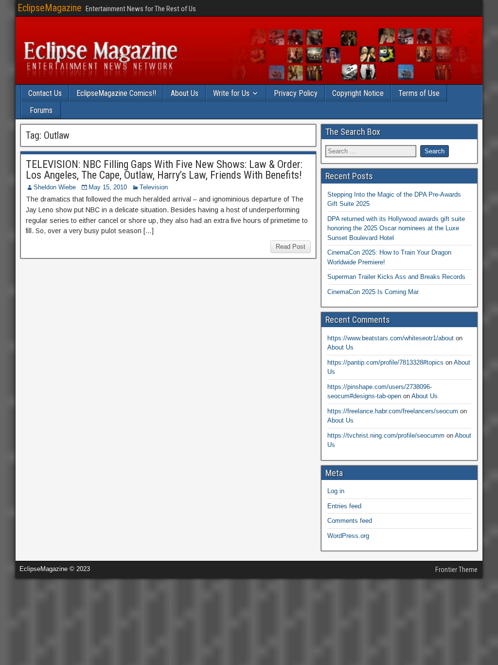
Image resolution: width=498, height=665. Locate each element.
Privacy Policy (296, 93)
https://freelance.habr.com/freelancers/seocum (392, 411)
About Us (184, 93)
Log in (335, 491)
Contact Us (45, 93)
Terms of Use (419, 93)
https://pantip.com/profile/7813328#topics (385, 362)
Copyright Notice (358, 93)
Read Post (290, 246)
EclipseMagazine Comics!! (116, 93)
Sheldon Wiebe (55, 187)
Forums (41, 110)
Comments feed (349, 520)
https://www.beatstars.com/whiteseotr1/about (390, 338)
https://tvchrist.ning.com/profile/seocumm (386, 435)
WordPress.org (348, 535)
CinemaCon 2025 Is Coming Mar (373, 292)
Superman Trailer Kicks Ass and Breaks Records (396, 276)
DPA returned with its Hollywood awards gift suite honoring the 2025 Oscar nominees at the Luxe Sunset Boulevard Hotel (396, 228)
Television (154, 187)
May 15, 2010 (108, 187)
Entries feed (344, 506)
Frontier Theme (456, 569)
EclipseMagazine (50, 8)
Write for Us (231, 93)
